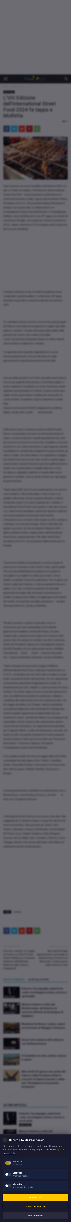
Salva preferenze (35, 1206)
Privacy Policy (52, 1149)
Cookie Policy (10, 1153)
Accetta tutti (35, 1197)
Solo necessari (36, 1215)
